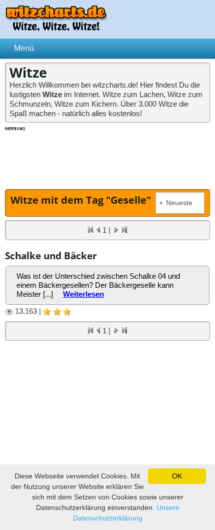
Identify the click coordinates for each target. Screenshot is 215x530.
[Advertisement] (108, 157)
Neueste (175, 203)
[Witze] (56, 28)
